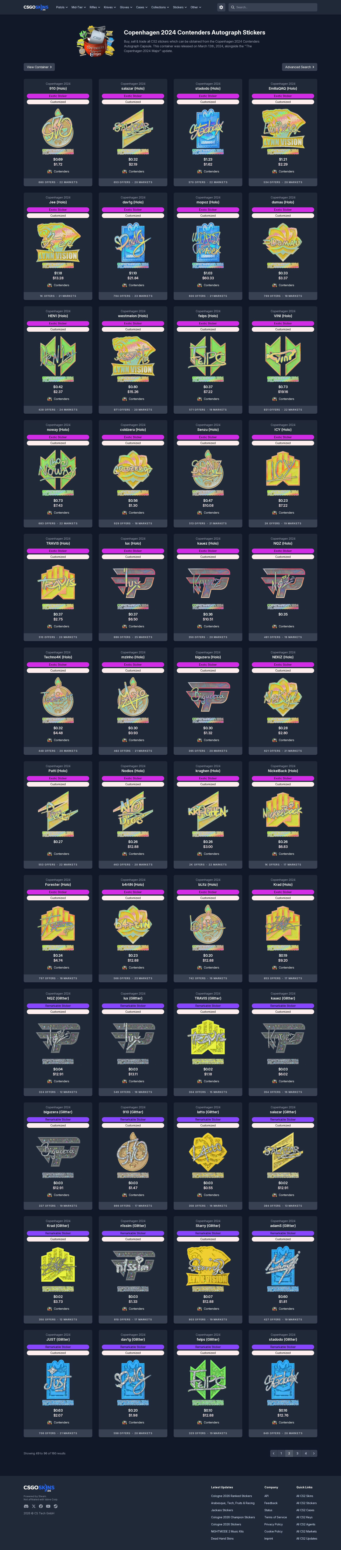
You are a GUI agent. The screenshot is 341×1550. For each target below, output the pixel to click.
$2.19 (133, 164)
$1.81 (283, 1301)
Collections (158, 7)
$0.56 (133, 500)
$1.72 (58, 164)
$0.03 (133, 1069)
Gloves (124, 7)
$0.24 (58, 955)
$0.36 (208, 614)
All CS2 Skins (304, 1496)
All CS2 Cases (305, 1510)
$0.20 (208, 955)
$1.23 (208, 159)
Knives (108, 7)
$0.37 (208, 387)
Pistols (60, 7)
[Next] (313, 1453)
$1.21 (283, 159)
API (266, 1496)
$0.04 (58, 1069)
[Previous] (273, 1453)
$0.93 (133, 733)
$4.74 (58, 960)
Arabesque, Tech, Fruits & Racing (233, 1503)
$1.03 (208, 273)
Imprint (268, 1538)
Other (194, 7)
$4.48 (58, 733)
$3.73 (58, 1301)
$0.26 (133, 842)
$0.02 (208, 1069)
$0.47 (208, 500)
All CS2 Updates (306, 1538)
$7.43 (58, 505)
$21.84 (132, 278)
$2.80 (283, 733)
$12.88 (133, 847)
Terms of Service (275, 1517)
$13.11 (133, 1074)
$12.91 (58, 1074)
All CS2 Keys (304, 1517)
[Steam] (57, 1506)
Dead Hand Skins (222, 1538)
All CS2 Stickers (306, 1503)
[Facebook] (42, 1506)
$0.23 (283, 500)
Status (268, 1510)
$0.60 (283, 1297)
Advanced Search (298, 67)
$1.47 (133, 1188)
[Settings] (221, 7)
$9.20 (283, 960)
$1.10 (133, 273)
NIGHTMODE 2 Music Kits (227, 1531)
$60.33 (208, 278)
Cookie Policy (273, 1531)
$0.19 (283, 955)
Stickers (178, 7)
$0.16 (283, 1410)
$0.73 (283, 387)
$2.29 (283, 164)
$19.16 (283, 392)
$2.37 (58, 392)
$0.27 (58, 842)
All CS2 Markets (306, 1531)
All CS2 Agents (305, 1524)
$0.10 (208, 1410)
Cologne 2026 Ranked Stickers (231, 1496)
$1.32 (208, 733)
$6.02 (283, 1074)
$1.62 (208, 164)
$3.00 (208, 847)
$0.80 (133, 387)
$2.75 (58, 619)
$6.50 (133, 619)
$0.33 (283, 273)
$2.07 (58, 1415)
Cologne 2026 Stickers (226, 1524)
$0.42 (58, 387)
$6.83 (283, 847)
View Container (38, 67)
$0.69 (58, 159)
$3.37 (283, 278)
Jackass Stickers (222, 1510)
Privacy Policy (273, 1524)
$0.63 (58, 1410)
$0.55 (208, 1188)
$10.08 (208, 505)
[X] (35, 1506)
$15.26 (132, 392)
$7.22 (208, 392)
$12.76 (282, 1415)
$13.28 (58, 278)
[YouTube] (50, 1506)
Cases (140, 7)
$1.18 (58, 273)
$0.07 (208, 1297)
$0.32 (133, 159)
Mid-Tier (77, 7)
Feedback (271, 1503)
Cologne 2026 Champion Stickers (233, 1517)
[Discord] (28, 1506)
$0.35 (283, 614)
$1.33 (133, 1301)
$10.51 (208, 619)
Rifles (93, 7)
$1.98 (133, 1415)
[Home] (39, 7)
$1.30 (133, 505)
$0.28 (283, 728)
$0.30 (133, 728)
